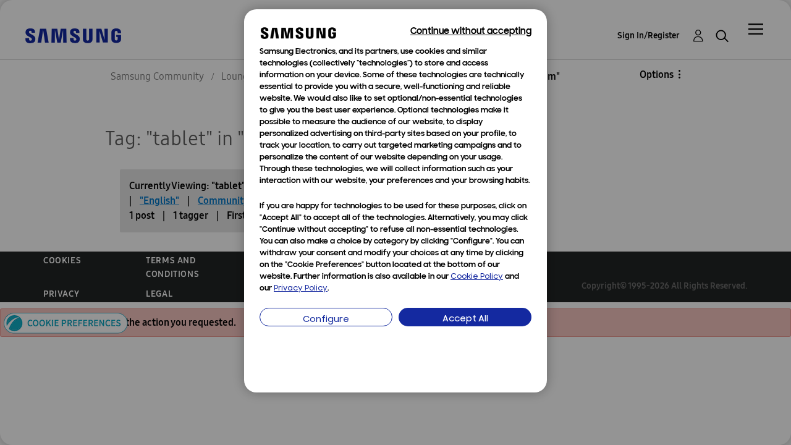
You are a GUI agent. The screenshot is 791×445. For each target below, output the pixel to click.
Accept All (465, 319)
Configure (326, 319)
